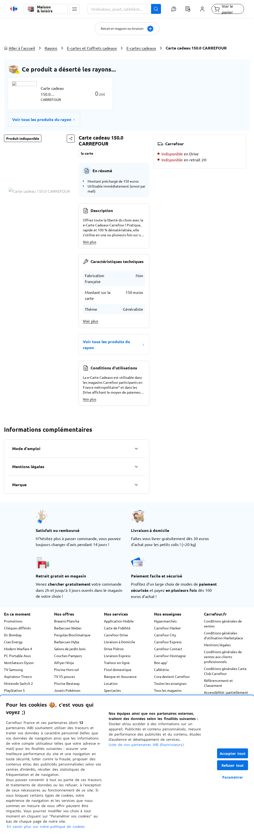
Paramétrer (232, 777)
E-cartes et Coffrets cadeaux (92, 48)
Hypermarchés (165, 621)
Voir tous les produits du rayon (41, 119)
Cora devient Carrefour (172, 676)
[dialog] (127, 765)
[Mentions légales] (136, 467)
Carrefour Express (168, 642)
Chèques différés (17, 628)
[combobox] (124, 9)
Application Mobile (119, 621)
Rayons (51, 48)
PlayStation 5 (14, 690)
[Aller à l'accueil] (14, 9)
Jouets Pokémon (67, 690)
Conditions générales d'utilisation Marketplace (223, 635)
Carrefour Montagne (170, 655)
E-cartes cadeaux (141, 48)
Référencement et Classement (218, 683)
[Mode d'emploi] (136, 448)
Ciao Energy (13, 642)
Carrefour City (165, 635)
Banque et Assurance (120, 676)
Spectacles (112, 690)
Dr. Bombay (13, 635)
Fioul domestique (117, 669)
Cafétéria (161, 669)
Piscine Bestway (67, 683)
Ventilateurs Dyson (19, 662)
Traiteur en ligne (117, 662)
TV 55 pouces (64, 676)
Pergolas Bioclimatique (72, 635)
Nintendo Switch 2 (18, 683)
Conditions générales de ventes (223, 623)
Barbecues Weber (68, 628)
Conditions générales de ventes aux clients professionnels (223, 656)
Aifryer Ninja (64, 662)
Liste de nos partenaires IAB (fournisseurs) (146, 744)
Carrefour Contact (168, 648)
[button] (75, 9)
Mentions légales (217, 645)
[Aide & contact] (174, 9)
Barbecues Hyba (66, 642)
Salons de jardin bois (70, 648)
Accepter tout (233, 753)
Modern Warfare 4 (18, 648)
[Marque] (136, 485)
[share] (71, 139)
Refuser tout (233, 765)
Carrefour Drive (116, 635)
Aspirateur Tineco (18, 676)
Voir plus (89, 241)
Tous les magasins (168, 690)
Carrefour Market (167, 628)
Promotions (13, 621)
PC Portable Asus (17, 655)
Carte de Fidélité (117, 628)
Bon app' (160, 662)
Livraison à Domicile (119, 642)
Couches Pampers (68, 655)
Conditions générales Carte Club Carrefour (225, 671)
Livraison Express (117, 655)
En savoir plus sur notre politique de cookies (46, 826)
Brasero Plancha (66, 621)
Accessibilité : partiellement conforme (226, 694)
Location (111, 683)
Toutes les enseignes (170, 683)
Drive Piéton (114, 648)
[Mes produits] (188, 9)
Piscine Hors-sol (66, 669)
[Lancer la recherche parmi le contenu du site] (156, 9)
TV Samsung (13, 669)
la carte (87, 153)
